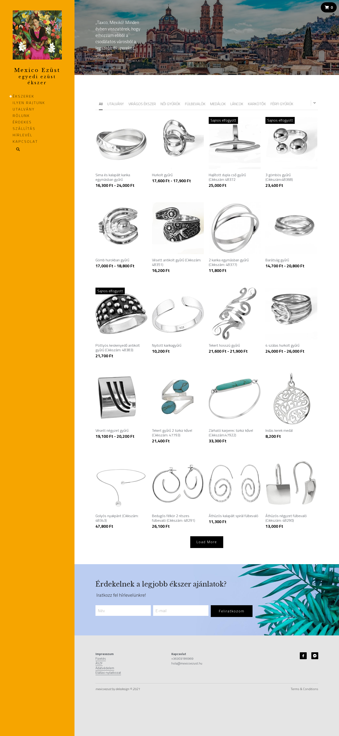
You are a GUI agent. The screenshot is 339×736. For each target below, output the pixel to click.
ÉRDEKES (22, 122)
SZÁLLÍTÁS (24, 128)
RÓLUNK (21, 115)
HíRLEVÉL (23, 135)
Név (101, 610)
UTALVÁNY (24, 109)
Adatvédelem (104, 667)
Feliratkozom (231, 611)
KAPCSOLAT (25, 141)
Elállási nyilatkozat (108, 672)
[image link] (37, 34)
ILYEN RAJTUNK (29, 102)
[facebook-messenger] (314, 655)
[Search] (16, 149)
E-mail (161, 610)
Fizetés (100, 658)
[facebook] (303, 655)
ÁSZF (99, 663)
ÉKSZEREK (23, 96)
